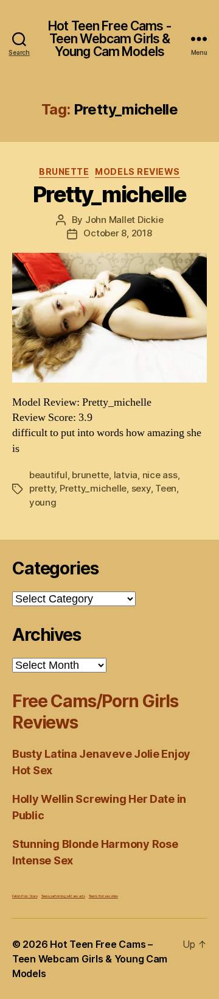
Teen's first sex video (103, 896)
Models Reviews (137, 171)
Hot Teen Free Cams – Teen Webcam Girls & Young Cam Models (89, 959)
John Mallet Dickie (124, 219)
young (43, 502)
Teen (165, 488)
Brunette (64, 171)
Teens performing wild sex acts (63, 896)
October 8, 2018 (117, 233)
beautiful (48, 475)
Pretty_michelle (110, 194)
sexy (141, 488)
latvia (125, 475)
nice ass (160, 475)
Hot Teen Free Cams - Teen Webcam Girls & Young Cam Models (109, 38)
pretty (42, 488)
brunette (90, 475)
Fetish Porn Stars (24, 896)
